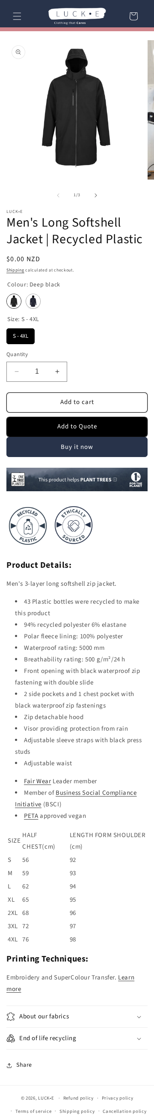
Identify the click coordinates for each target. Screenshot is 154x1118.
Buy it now (77, 446)
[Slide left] (58, 195)
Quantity (17, 354)
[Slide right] (95, 195)
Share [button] (24, 1065)
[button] (17, 16)
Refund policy (78, 1098)
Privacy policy (117, 1098)
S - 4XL (20, 334)
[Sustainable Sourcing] (27, 547)
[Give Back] (77, 489)
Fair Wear (37, 781)
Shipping (15, 270)
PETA (31, 815)
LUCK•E (46, 1098)
